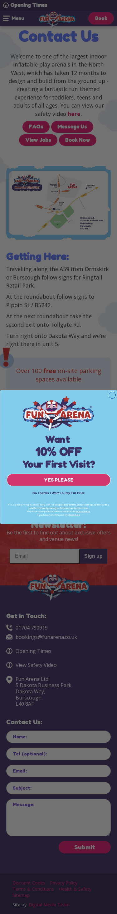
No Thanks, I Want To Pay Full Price (58, 493)
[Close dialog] (112, 395)
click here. (75, 515)
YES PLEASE (58, 480)
